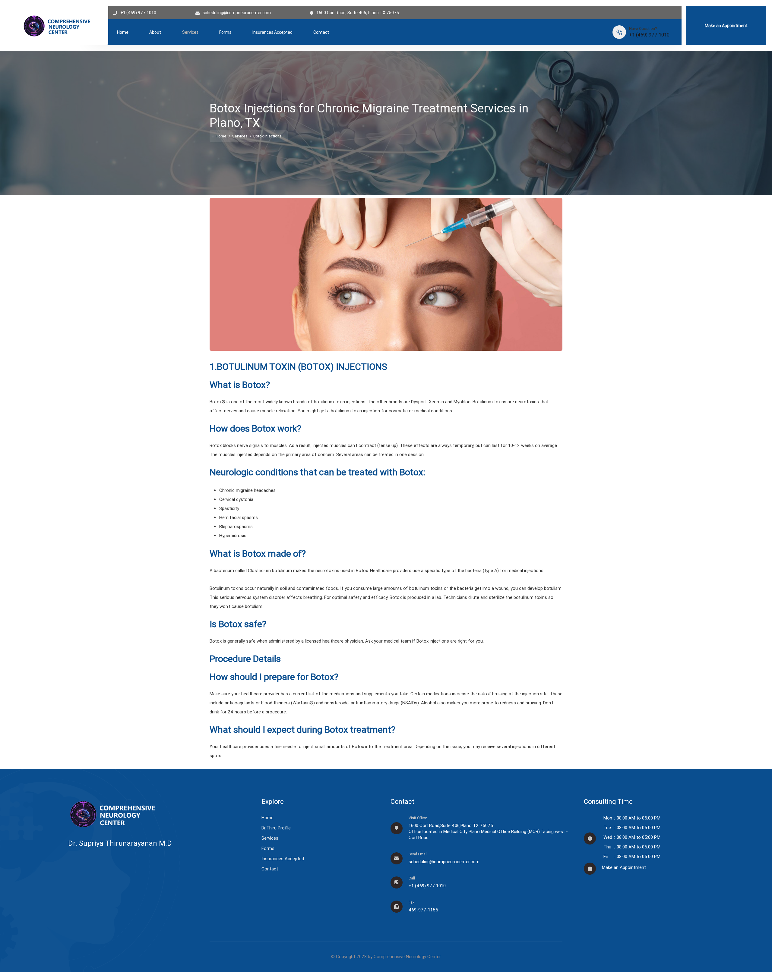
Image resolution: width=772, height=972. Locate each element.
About (155, 32)
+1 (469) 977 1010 (138, 12)
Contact (321, 32)
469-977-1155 (423, 910)
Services (190, 32)
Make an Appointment (726, 25)
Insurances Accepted (272, 32)
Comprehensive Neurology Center (407, 956)
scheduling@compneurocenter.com (237, 12)
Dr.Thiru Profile (276, 828)
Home (122, 32)
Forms (225, 32)
